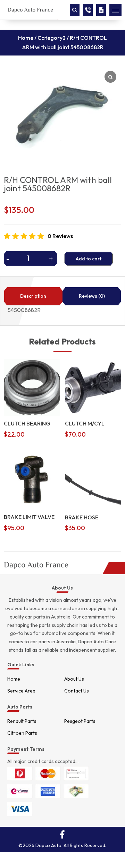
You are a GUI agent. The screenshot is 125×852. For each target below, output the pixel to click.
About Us (74, 679)
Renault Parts (21, 721)
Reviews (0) (92, 296)
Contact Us (76, 691)
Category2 (52, 37)
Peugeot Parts (79, 721)
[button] (115, 10)
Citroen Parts (22, 733)
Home (25, 37)
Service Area (21, 691)
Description (33, 296)
